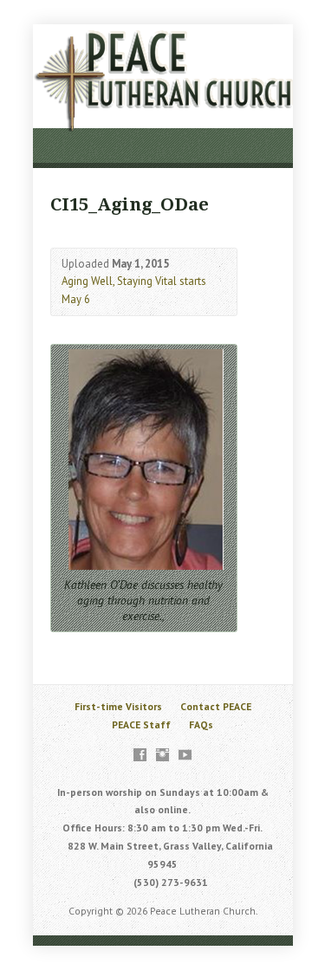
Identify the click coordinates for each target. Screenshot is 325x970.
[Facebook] (139, 754)
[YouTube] (185, 754)
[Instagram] (162, 754)
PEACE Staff (141, 724)
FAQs (201, 724)
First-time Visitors (118, 706)
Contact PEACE (215, 706)
